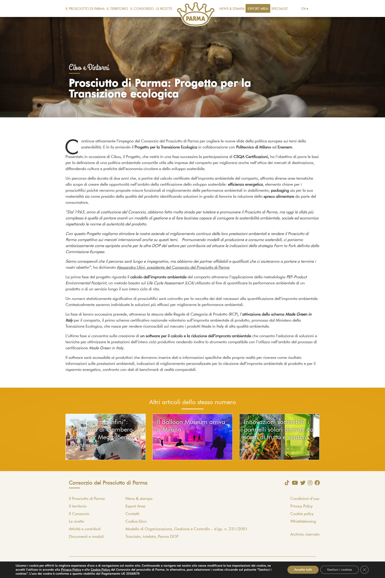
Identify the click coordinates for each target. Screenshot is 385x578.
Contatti (132, 514)
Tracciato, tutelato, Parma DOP (151, 537)
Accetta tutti (303, 570)
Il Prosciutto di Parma (85, 8)
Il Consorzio (142, 8)
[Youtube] (294, 482)
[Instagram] (308, 482)
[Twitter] (301, 482)
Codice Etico (136, 522)
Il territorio (117, 8)
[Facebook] (316, 482)
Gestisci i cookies (339, 570)
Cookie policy (301, 514)
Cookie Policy (100, 570)
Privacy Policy (301, 506)
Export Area (258, 8)
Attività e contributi (85, 529)
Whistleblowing (303, 522)
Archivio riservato (304, 534)
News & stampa (231, 8)
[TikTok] (286, 482)
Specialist (279, 8)
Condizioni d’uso (304, 499)
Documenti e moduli (86, 537)
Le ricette (164, 8)
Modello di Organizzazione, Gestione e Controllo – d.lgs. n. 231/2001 (186, 529)
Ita (303, 8)
